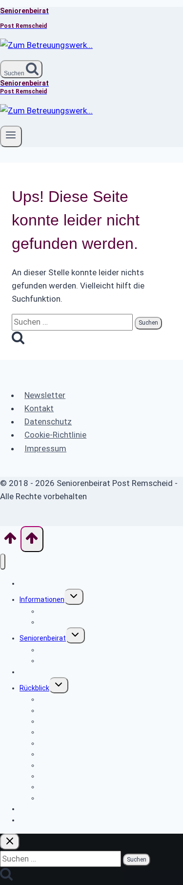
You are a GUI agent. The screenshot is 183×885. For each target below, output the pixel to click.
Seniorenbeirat (43, 638)
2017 (47, 798)
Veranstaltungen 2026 (55, 820)
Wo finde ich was (46, 583)
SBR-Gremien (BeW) (70, 660)
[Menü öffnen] (11, 136)
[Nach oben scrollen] (10, 541)
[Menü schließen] (2, 561)
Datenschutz (48, 421)
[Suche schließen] (10, 842)
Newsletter (44, 395)
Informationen (42, 599)
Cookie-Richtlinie (55, 435)
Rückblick (34, 688)
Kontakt (39, 408)
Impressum (45, 448)
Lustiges (52, 622)
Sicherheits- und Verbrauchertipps (93, 611)
